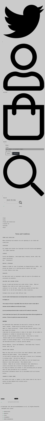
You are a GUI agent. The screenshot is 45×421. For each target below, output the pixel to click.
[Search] (20, 202)
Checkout (16, 153)
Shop (4, 219)
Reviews (5, 225)
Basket (8, 153)
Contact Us (6, 223)
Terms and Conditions (9, 221)
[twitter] (23, 41)
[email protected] (8, 258)
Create (11, 408)
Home (4, 218)
